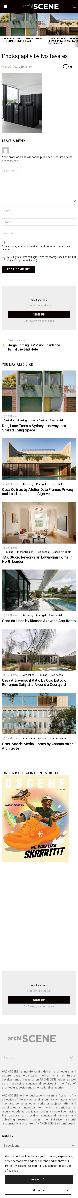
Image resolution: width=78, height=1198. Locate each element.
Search (72, 1058)
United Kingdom (62, 551)
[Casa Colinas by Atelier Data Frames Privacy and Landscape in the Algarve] (39, 459)
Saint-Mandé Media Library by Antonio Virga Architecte (37, 746)
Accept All (39, 1179)
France (42, 738)
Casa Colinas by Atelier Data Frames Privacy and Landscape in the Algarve (38, 491)
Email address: (39, 300)
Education (29, 738)
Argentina (28, 674)
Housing (22, 420)
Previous (2, 30)
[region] (39, 1173)
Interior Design (38, 420)
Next (76, 30)
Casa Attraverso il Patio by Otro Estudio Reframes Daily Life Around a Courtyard (34, 682)
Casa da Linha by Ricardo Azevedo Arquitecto (39, 620)
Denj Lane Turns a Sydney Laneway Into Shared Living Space (23, 39)
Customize (36, 1190)
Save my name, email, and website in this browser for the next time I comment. (36, 248)
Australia (9, 420)
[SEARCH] (74, 6)
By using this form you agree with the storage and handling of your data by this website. (41, 258)
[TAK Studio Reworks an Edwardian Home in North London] (39, 523)
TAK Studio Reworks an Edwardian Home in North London (37, 559)
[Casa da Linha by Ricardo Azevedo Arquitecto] (39, 590)
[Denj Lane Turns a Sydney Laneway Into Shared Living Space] (23, 24)
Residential (56, 420)
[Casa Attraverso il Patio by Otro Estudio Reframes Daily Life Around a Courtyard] (39, 650)
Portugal (41, 484)
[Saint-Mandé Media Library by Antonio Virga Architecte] (39, 713)
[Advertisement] (39, 919)
